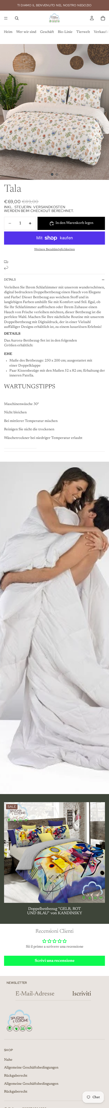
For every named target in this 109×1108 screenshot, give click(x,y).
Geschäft (47, 32)
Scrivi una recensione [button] (55, 961)
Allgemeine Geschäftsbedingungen (31, 1068)
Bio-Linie (65, 32)
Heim (8, 32)
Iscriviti (81, 994)
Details (10, 280)
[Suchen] (16, 18)
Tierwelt (83, 32)
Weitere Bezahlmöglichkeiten (54, 249)
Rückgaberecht (15, 1076)
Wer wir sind (26, 32)
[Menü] (6, 18)
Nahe (8, 1060)
